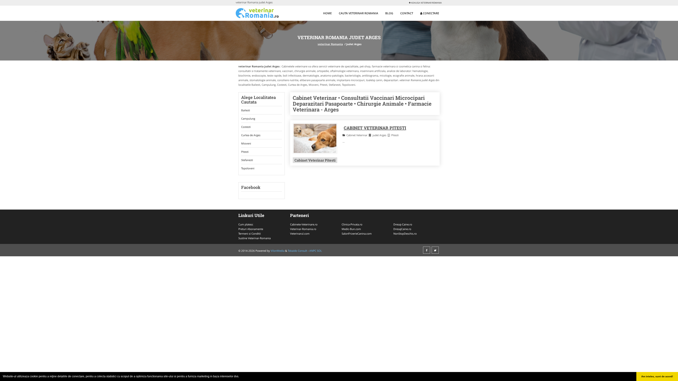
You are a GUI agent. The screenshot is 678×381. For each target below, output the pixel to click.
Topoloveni (247, 168)
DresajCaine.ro (402, 229)
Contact (406, 13)
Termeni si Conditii (249, 233)
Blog (389, 13)
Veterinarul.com (300, 233)
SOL (319, 250)
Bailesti (245, 110)
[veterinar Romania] (259, 12)
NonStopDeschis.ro (405, 233)
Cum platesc (245, 224)
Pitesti (245, 151)
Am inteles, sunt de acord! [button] (657, 376)
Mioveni (246, 143)
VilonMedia (277, 250)
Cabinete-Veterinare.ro (303, 224)
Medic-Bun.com (351, 229)
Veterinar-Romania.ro (303, 229)
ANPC (312, 250)
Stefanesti (247, 160)
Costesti (246, 127)
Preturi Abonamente (250, 229)
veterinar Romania (330, 44)
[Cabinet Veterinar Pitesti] (315, 138)
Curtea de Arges (250, 135)
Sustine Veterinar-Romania (254, 238)
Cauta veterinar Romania (358, 13)
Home (327, 13)
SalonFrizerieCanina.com (357, 233)
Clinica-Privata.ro (352, 224)
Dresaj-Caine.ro (402, 224)
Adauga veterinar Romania (426, 2)
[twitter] (435, 250)
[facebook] (426, 250)
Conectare (430, 13)
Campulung (248, 118)
